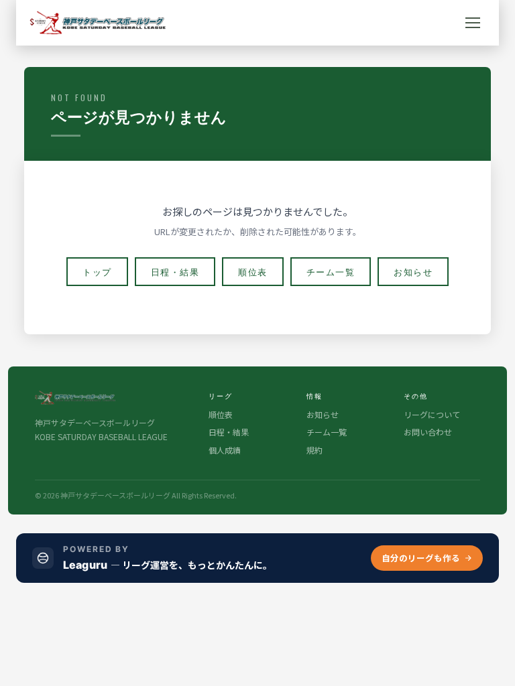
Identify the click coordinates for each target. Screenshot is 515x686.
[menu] (472, 22)
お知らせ (413, 271)
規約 (314, 450)
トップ (97, 271)
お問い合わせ (428, 431)
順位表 (253, 271)
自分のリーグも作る (421, 557)
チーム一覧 (330, 271)
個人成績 (225, 450)
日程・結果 (175, 271)
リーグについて (432, 414)
